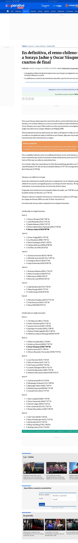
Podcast (53, 11)
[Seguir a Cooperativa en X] (16, 1)
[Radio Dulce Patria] (44, 5)
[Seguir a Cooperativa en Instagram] (18, 1)
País (12, 11)
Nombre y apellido (44, 494)
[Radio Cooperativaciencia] (57, 5)
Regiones (33, 11)
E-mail (41, 498)
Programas (69, 11)
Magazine (18, 11)
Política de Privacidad (57, 507)
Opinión (46, 11)
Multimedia (61, 11)
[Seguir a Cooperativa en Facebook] (13, 1)
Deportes (26, 11)
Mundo (40, 11)
